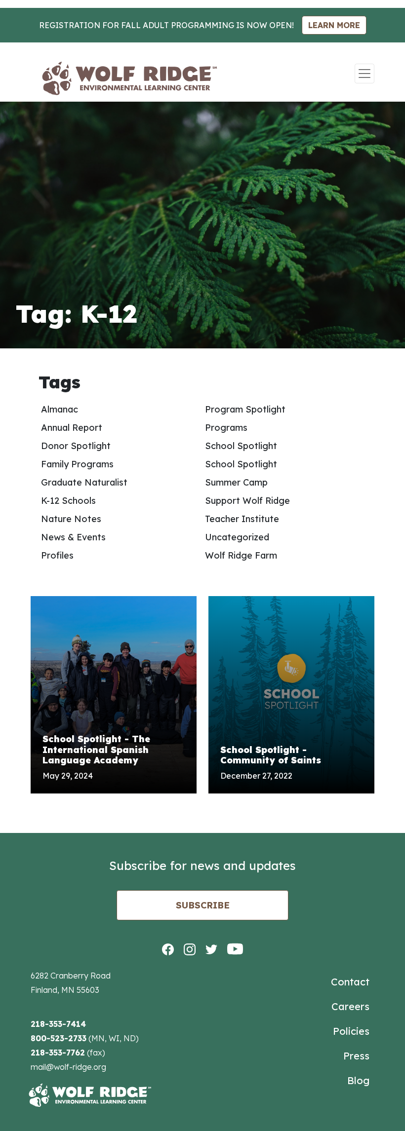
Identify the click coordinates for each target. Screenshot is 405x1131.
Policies (351, 1031)
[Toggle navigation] (364, 73)
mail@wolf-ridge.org (68, 1067)
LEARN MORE (334, 25)
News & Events (73, 537)
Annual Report (71, 427)
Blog (358, 1080)
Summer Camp (236, 482)
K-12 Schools (68, 500)
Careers (350, 1006)
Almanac (59, 409)
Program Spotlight (245, 409)
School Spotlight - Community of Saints (270, 755)
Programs (226, 427)
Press (356, 1056)
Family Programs (77, 464)
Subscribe (203, 905)
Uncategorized (237, 537)
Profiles (57, 555)
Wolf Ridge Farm (241, 555)
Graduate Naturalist (84, 482)
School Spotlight (241, 446)
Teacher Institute (242, 519)
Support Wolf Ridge (247, 500)
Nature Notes (71, 519)
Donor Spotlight (76, 446)
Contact (350, 982)
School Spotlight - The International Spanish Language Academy (96, 749)
